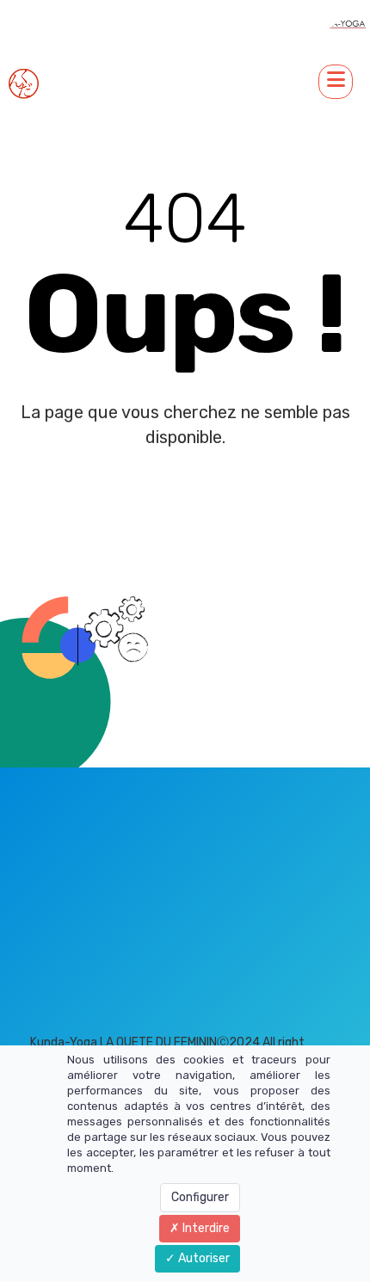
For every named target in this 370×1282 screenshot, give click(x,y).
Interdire (205, 1228)
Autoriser (203, 1258)
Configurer (200, 1197)
